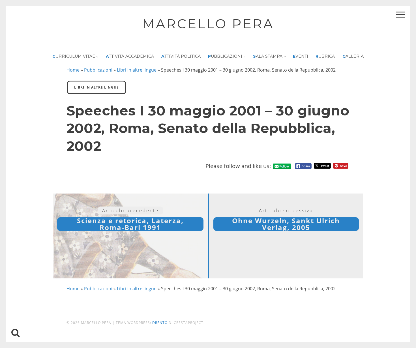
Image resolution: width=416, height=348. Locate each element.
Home (73, 70)
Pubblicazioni (225, 56)
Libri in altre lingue (136, 70)
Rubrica (325, 56)
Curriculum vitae (73, 56)
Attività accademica (130, 56)
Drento (160, 322)
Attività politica (181, 56)
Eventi (300, 56)
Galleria (353, 56)
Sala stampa (267, 56)
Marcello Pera (208, 23)
